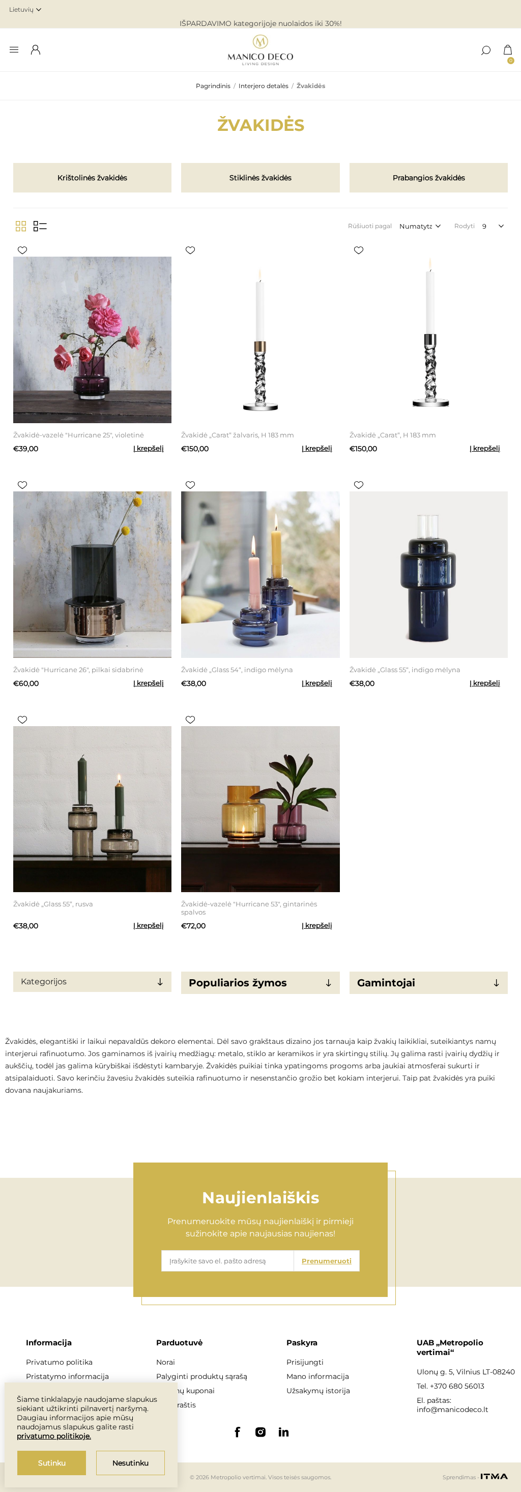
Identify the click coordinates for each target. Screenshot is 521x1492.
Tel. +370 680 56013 (450, 1386)
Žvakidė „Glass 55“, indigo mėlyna (405, 670)
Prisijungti (305, 1362)
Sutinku (52, 1463)
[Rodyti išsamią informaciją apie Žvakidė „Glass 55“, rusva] (92, 809)
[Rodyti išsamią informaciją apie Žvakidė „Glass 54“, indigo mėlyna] (260, 574)
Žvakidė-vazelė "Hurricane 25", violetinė (78, 435)
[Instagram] (260, 1432)
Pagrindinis (213, 86)
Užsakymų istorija (318, 1390)
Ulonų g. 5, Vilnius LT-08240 (466, 1371)
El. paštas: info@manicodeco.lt (452, 1405)
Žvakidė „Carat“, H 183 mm (393, 435)
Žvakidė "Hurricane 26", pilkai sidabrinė (78, 670)
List (40, 226)
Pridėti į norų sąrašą (22, 250)
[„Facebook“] (237, 1432)
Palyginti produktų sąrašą (201, 1376)
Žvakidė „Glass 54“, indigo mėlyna (237, 670)
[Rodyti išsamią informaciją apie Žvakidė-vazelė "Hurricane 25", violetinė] (92, 340)
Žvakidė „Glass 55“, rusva (53, 904)
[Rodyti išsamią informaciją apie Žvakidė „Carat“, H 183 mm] (429, 340)
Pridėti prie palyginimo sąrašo (41, 250)
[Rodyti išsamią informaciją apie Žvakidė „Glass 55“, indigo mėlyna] (429, 574)
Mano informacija (317, 1376)
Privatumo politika (59, 1362)
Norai (165, 1362)
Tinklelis (20, 226)
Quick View (58, 250)
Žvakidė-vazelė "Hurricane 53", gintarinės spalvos (249, 908)
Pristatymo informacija (67, 1376)
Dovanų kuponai (185, 1390)
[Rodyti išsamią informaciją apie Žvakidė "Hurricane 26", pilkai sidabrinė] (92, 574)
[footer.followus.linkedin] (284, 1432)
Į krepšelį (148, 448)
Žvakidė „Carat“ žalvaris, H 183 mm (237, 435)
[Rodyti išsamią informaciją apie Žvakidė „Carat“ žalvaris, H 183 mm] (260, 340)
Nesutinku (130, 1463)
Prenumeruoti (327, 1261)
